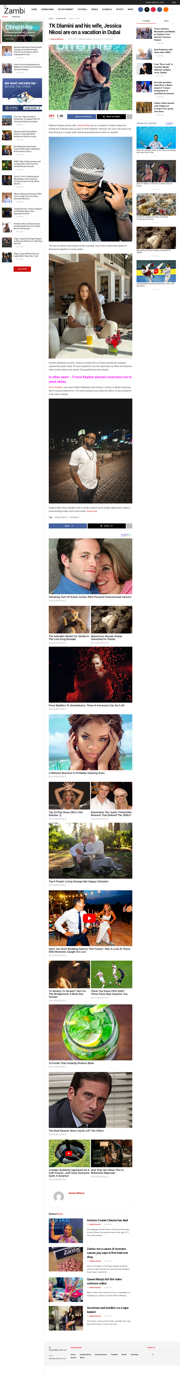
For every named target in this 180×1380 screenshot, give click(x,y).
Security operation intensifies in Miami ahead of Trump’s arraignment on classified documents (164, 88)
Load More (22, 269)
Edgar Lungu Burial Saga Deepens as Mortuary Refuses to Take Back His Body (28, 241)
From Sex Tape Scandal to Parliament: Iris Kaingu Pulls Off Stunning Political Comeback (27, 119)
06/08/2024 (108, 1224)
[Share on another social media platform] (129, 116)
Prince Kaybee (56, 387)
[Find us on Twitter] (146, 9)
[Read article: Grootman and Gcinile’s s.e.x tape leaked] (66, 1318)
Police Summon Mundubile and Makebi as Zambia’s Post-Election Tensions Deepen (28, 66)
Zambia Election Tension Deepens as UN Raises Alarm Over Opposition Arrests (28, 211)
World (94, 9)
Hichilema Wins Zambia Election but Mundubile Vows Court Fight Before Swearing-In (27, 226)
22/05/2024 (108, 1287)
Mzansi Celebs (74, 18)
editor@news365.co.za (57, 1359)
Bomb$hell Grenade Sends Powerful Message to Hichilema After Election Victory (27, 148)
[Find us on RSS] (165, 9)
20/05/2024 (108, 1316)
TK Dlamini (74, 517)
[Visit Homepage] (14, 9)
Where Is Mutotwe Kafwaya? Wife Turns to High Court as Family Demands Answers (28, 196)
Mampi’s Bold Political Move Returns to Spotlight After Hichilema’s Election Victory (25, 134)
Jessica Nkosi (83, 125)
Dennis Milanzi (57, 39)
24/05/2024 (108, 1261)
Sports (120, 9)
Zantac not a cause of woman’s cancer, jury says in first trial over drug (107, 1253)
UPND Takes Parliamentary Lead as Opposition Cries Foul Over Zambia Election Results (27, 163)
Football (82, 9)
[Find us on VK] (159, 9)
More (130, 9)
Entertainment (66, 9)
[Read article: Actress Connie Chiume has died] (66, 1230)
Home (34, 9)
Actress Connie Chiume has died (107, 1220)
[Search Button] (175, 9)
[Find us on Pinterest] (153, 9)
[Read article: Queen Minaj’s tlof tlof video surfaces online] (66, 1289)
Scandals (107, 9)
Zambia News (47, 9)
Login (174, 2)
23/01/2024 (72, 39)
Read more (92, 511)
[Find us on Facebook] (140, 9)
